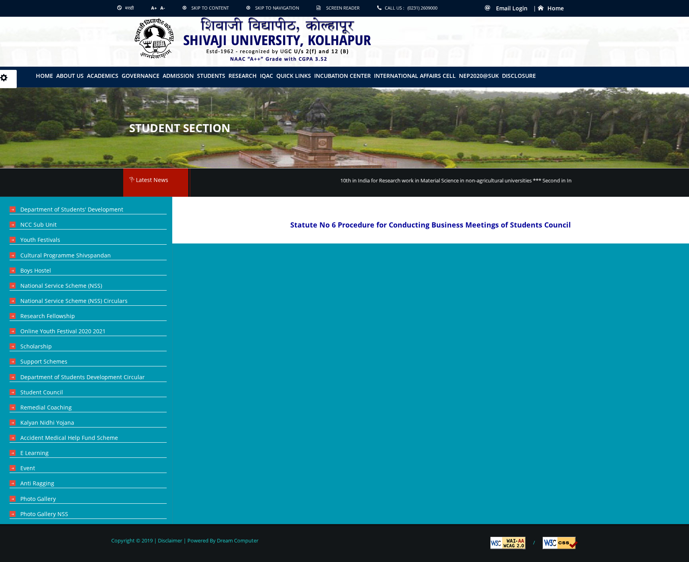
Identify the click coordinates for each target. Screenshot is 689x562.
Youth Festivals (40, 239)
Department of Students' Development (71, 209)
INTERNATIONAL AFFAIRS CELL (415, 75)
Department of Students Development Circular (82, 377)
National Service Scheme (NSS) (61, 285)
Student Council (41, 392)
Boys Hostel (35, 270)
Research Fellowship (47, 316)
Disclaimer (170, 540)
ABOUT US (70, 75)
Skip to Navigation (277, 8)
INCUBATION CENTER (342, 75)
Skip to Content (210, 8)
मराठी (129, 8)
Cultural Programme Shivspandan (65, 255)
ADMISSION (178, 75)
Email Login (511, 8)
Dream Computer (237, 540)
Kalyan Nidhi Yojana (47, 422)
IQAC (266, 75)
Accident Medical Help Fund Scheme (69, 437)
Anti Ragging (37, 483)
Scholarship (36, 346)
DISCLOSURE (519, 75)
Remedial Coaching (46, 407)
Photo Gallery (38, 499)
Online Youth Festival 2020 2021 (63, 331)
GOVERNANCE (140, 75)
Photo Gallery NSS (44, 514)
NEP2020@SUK (479, 75)
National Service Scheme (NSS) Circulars (74, 301)
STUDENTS (211, 75)
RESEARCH (242, 75)
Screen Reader (343, 8)
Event (27, 468)
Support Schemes (43, 361)
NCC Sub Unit (38, 224)
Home (555, 8)
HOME (44, 75)
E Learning (34, 453)
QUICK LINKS (293, 75)
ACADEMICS (102, 75)
